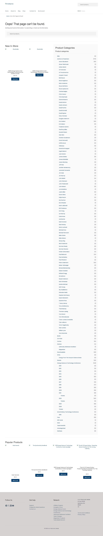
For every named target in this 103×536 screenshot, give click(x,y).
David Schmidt (63, 110)
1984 (58, 56)
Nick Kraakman (63, 243)
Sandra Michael (63, 284)
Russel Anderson (63, 279)
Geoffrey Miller (63, 129)
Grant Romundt (63, 140)
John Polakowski (63, 184)
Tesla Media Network (59, 520)
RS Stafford (62, 276)
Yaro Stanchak (63, 333)
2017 (60, 382)
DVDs (58, 355)
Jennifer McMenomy (64, 167)
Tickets (63, 395)
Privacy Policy (81, 514)
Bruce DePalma (63, 86)
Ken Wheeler (62, 203)
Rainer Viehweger (64, 265)
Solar (58, 423)
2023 (60, 404)
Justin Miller (62, 192)
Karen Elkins (62, 194)
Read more (15, 79)
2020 (60, 390)
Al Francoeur (62, 70)
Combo (59, 341)
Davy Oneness (63, 116)
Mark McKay (62, 224)
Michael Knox (62, 230)
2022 (60, 398)
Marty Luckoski (63, 227)
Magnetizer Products (59, 518)
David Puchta (62, 108)
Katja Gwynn (62, 197)
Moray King (62, 241)
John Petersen (63, 181)
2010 (60, 366)
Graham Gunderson (64, 137)
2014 (60, 374)
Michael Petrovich (64, 233)
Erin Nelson (62, 124)
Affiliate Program (58, 505)
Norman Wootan (63, 249)
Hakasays (61, 146)
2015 (60, 376)
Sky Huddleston (63, 290)
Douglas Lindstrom (64, 118)
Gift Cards (60, 420)
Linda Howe (62, 216)
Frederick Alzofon (64, 127)
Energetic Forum (58, 507)
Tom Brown (62, 314)
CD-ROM (59, 338)
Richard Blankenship (64, 268)
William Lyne (62, 330)
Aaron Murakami (63, 61)
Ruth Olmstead (63, 281)
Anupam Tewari (63, 75)
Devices (59, 344)
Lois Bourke (62, 219)
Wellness (59, 431)
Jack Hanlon (62, 154)
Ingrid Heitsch (62, 151)
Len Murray (62, 213)
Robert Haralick (63, 271)
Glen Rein (61, 135)
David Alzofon (62, 102)
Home (6, 11)
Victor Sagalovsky (64, 325)
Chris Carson (62, 94)
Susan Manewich (63, 298)
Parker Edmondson (64, 252)
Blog (19, 11)
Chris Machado (63, 97)
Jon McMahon (63, 189)
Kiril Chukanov (63, 208)
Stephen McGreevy (64, 295)
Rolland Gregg (63, 273)
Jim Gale (61, 173)
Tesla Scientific (61, 425)
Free (58, 417)
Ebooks (59, 360)
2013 (60, 371)
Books (58, 336)
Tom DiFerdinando (64, 317)
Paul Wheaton (63, 260)
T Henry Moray (63, 303)
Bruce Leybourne (63, 89)
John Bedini (62, 178)
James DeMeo (63, 156)
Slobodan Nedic (63, 292)
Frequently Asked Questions (37, 507)
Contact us (32, 509)
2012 (60, 368)
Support (31, 505)
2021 (60, 393)
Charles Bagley (63, 91)
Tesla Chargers (58, 516)
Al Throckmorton (63, 72)
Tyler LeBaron (62, 322)
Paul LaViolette (63, 257)
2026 (60, 406)
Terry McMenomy (64, 306)
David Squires (62, 113)
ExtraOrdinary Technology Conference (68, 412)
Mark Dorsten (62, 222)
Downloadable (61, 352)
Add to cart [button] (15, 480)
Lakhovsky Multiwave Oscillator (67, 347)
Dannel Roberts (63, 99)
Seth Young (62, 287)
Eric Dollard (62, 121)
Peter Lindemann (63, 262)
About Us (13, 11)
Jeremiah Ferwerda (64, 170)
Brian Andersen (63, 83)
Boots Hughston (63, 80)
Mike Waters (62, 238)
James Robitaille (63, 159)
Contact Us (33, 11)
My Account (41, 11)
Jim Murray (62, 175)
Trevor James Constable (66, 319)
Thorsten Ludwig (63, 311)
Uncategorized (61, 428)
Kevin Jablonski (63, 205)
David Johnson (63, 105)
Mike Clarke (62, 235)
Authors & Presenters (63, 59)
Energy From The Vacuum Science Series (70, 357)
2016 (60, 379)
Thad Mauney (62, 309)
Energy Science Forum (60, 509)
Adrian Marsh (62, 67)
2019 (60, 387)
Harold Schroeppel (64, 148)
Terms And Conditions (84, 513)
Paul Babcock (62, 254)
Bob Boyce (62, 78)
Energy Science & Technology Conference (69, 363)
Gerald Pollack (63, 132)
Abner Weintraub (63, 64)
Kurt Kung (61, 211)
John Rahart (62, 186)
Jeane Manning (63, 162)
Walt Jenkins (62, 328)
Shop (24, 11)
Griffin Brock (62, 143)
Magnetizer (62, 349)
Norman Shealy (63, 246)
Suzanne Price (63, 300)
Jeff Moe (61, 165)
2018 (60, 385)
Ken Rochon (62, 200)
